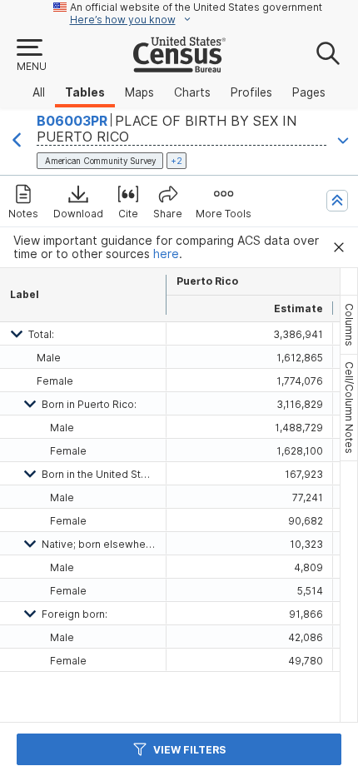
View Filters (189, 750)
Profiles (251, 92)
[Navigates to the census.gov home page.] (179, 65)
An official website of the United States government (196, 7)
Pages (309, 92)
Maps (139, 92)
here (166, 254)
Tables (85, 92)
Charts (192, 92)
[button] (31, 55)
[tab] (349, 325)
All (38, 92)
